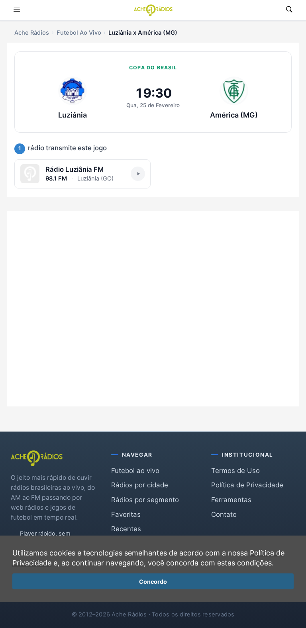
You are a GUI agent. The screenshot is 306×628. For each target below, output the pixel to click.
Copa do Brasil (153, 68)
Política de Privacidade (247, 485)
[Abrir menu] (16, 10)
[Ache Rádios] (153, 10)
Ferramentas (231, 500)
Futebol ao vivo (135, 471)
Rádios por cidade (139, 485)
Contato (224, 514)
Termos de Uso (235, 471)
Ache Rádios (31, 32)
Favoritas (126, 514)
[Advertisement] (153, 303)
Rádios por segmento (145, 500)
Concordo (153, 581)
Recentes (126, 529)
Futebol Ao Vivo (79, 32)
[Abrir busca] (289, 10)
